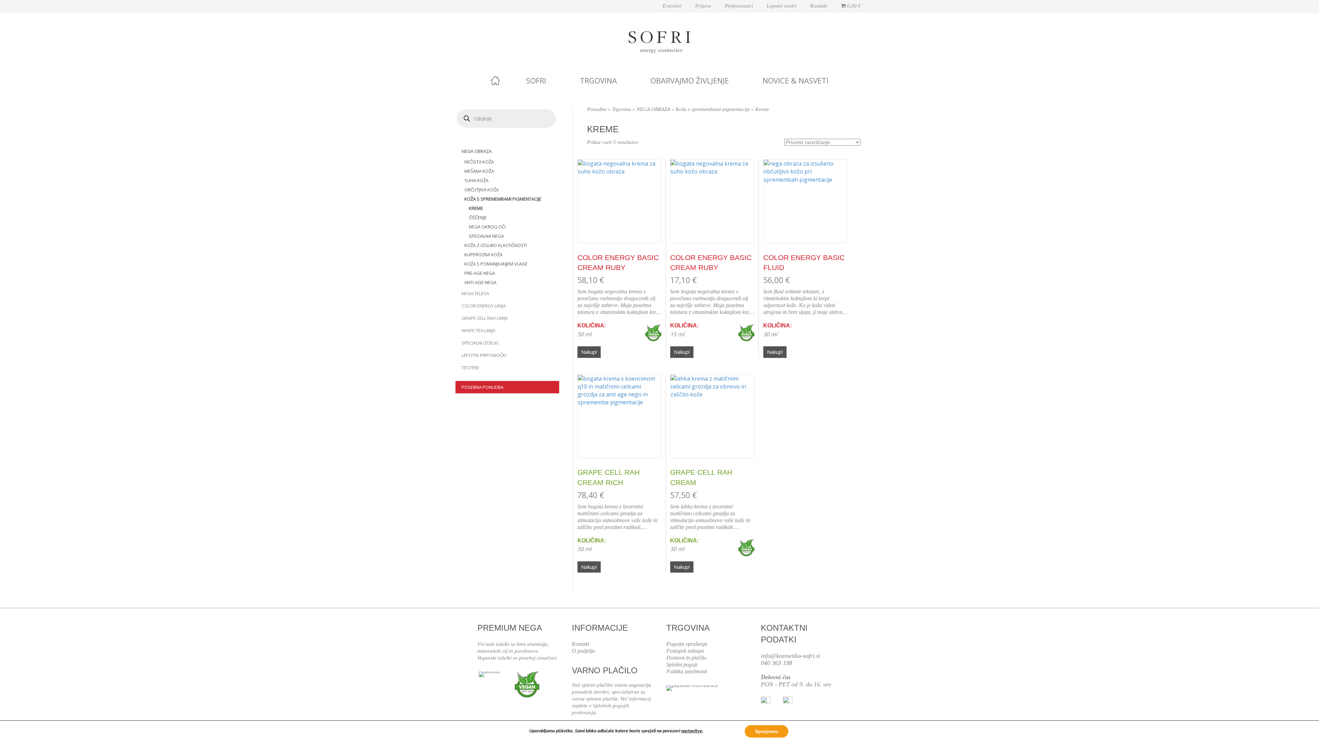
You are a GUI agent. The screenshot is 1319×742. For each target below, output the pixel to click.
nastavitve (691, 731)
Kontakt (818, 6)
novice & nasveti (795, 80)
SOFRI (536, 80)
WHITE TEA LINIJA (478, 330)
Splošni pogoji (681, 664)
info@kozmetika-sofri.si (790, 655)
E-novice (672, 6)
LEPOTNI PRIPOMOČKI (484, 355)
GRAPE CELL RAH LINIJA (485, 318)
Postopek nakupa (685, 651)
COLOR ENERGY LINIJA (484, 306)
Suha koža (476, 180)
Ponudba (597, 109)
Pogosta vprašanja (686, 644)
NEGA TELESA (475, 293)
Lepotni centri (782, 6)
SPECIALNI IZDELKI (480, 343)
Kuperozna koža (483, 254)
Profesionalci (739, 6)
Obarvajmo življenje (690, 80)
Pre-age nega (479, 273)
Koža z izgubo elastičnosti (495, 245)
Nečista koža (479, 162)
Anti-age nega (480, 282)
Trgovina (598, 80)
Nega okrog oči (487, 227)
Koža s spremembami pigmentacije (502, 199)
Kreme (476, 208)
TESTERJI (470, 367)
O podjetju (583, 651)
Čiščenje (478, 217)
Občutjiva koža (481, 190)
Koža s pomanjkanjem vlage (496, 264)
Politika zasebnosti (686, 671)
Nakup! (589, 351)
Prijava (703, 6)
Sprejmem (766, 731)
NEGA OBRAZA (477, 151)
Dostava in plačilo (686, 658)
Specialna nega (486, 236)
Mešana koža (479, 171)
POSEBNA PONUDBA (483, 387)
